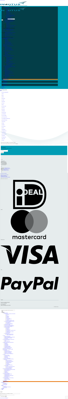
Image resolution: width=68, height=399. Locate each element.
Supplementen (7, 28)
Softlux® (7, 11)
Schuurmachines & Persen (10, 63)
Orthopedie (5, 82)
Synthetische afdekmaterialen (10, 15)
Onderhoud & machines (7, 84)
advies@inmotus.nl (7, 168)
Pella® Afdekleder (8, 31)
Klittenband (7, 68)
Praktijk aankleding (9, 61)
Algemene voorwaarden (4, 174)
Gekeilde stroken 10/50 (9, 331)
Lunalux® (7, 14)
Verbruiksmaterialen (6, 70)
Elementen (5, 78)
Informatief (5, 85)
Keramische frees (7, 52)
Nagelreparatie (7, 72)
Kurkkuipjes (8, 27)
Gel (6, 9)
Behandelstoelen (9, 57)
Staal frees (6, 357)
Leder (4, 335)
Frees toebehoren (8, 54)
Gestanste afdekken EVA (10, 320)
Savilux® (7, 8)
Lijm (5, 36)
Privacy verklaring (3, 175)
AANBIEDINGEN (6, 79)
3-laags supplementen (10, 30)
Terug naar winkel (6, 29)
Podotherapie (5, 81)
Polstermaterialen (7, 324)
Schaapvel (6, 34)
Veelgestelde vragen (4, 176)
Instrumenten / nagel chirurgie (8, 45)
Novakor (7, 23)
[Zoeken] (2, 20)
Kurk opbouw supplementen (11, 25)
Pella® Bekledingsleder (9, 33)
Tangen (6, 371)
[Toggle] (1, 92)
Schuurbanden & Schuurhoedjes (10, 66)
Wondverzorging (7, 379)
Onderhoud (7, 74)
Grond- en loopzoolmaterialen (10, 20)
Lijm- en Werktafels (9, 64)
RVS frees (6, 53)
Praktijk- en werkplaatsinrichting (8, 55)
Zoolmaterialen (5, 7)
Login (5, 396)
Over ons (3, 382)
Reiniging (6, 39)
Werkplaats (6, 62)
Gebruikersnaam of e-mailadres (6, 393)
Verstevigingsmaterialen (9, 21)
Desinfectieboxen (8, 42)
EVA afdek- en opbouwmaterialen (10, 313)
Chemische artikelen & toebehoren (8, 339)
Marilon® (7, 10)
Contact (3, 86)
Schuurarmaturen (8, 67)
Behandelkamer (7, 73)
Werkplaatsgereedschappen (7, 65)
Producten (5, 386)
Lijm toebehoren (7, 37)
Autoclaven (8, 364)
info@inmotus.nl (6, 170)
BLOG (2, 83)
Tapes (6, 77)
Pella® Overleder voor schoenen (10, 32)
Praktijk (6, 56)
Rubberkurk (8, 24)
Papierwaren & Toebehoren (9, 353)
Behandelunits (8, 59)
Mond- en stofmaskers (8, 49)
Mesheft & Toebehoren (8, 47)
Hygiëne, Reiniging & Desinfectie (8, 342)
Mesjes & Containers (8, 48)
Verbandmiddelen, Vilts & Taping (8, 75)
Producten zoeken (5, 310)
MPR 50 (7, 317)
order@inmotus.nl (5, 169)
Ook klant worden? (4, 173)
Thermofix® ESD (9, 13)
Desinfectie (6, 40)
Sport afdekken (8, 16)
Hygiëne (6, 38)
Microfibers (8, 17)
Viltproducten (7, 76)
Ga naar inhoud (2, 0)
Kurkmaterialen (7, 22)
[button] (2, 88)
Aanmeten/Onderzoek (8, 71)
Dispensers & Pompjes (8, 43)
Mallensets (6, 69)
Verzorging (6, 41)
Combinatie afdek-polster (9, 19)
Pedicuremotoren (9, 58)
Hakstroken (8, 26)
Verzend (2, 152)
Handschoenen (7, 46)
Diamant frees (7, 51)
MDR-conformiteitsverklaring (5, 177)
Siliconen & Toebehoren (7, 44)
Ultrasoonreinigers (8, 346)
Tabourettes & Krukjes (9, 361)
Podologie (5, 80)
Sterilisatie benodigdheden (9, 375)
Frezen (4, 50)
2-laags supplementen (10, 29)
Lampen (7, 60)
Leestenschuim (7, 35)
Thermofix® (8, 12)
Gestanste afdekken (9, 18)
